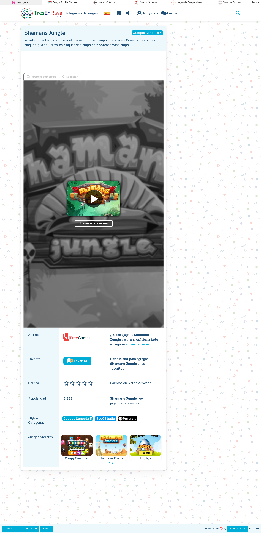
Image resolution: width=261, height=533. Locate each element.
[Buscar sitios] (238, 13)
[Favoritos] (119, 13)
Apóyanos (150, 13)
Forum (172, 13)
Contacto (11, 528)
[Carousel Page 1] (109, 463)
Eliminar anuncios (94, 223)
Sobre (46, 528)
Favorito (80, 361)
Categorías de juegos (81, 13)
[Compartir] (129, 13)
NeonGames (238, 528)
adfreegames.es (138, 344)
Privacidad (30, 528)
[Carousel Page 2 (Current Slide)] (113, 463)
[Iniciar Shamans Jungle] (94, 199)
